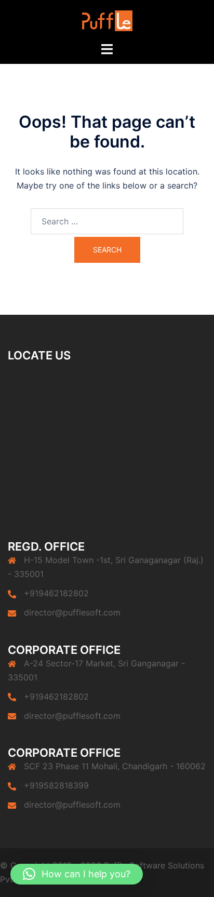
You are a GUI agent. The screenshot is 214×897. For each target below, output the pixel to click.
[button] (76, 874)
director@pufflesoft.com (72, 612)
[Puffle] (107, 20)
